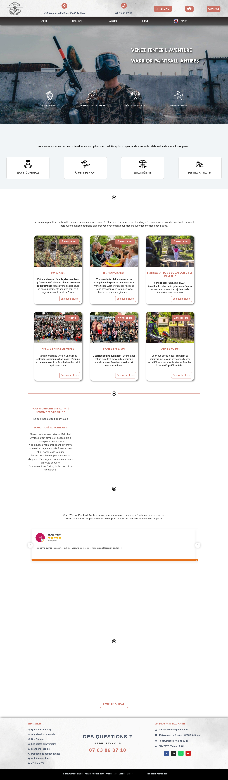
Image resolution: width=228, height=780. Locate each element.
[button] (163, 9)
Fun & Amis (58, 272)
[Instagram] (173, 753)
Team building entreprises (58, 349)
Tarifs (44, 20)
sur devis (72, 318)
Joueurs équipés (170, 349)
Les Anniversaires (114, 272)
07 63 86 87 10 (123, 13)
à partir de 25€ (69, 241)
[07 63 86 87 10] (124, 6)
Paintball (78, 20)
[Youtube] (188, 753)
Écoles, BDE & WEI (114, 349)
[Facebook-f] (166, 753)
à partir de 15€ (181, 318)
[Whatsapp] (181, 753)
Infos (145, 20)
